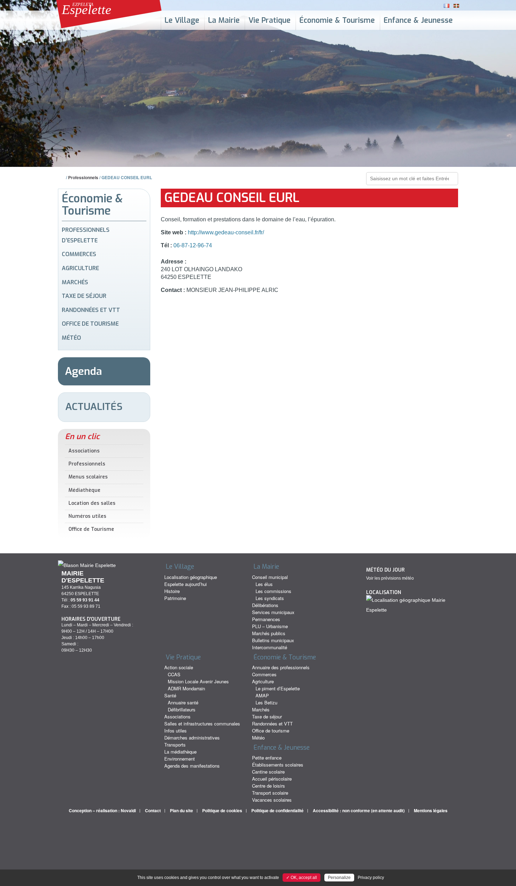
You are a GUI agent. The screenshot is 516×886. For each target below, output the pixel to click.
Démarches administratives (192, 737)
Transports (175, 744)
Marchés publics (268, 633)
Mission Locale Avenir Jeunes (198, 681)
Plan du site (181, 810)
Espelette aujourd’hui (185, 584)
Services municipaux (273, 612)
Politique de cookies (222, 810)
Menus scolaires (88, 477)
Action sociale (178, 667)
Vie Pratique (270, 20)
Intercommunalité (269, 647)
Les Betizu (266, 702)
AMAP (262, 695)
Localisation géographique (190, 577)
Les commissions (273, 591)
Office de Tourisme (91, 529)
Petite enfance (267, 757)
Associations (84, 451)
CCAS (174, 674)
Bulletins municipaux (273, 640)
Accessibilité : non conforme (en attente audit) (359, 810)
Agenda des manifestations (192, 765)
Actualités (94, 406)
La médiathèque (180, 751)
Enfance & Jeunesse (418, 20)
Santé (170, 695)
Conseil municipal (270, 577)
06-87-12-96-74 (192, 245)
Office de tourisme (90, 323)
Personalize (339, 877)
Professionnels (83, 177)
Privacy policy (371, 877)
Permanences (266, 619)
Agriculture (80, 268)
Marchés (75, 282)
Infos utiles (175, 730)
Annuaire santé (183, 702)
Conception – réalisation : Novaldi (102, 810)
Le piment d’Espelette (278, 688)
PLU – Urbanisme (270, 626)
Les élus (264, 584)
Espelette (86, 9)
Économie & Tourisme (337, 20)
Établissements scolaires (277, 764)
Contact (153, 810)
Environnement (179, 758)
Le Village (182, 20)
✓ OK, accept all (301, 877)
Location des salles (91, 503)
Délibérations (265, 605)
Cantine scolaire (268, 771)
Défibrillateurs (182, 709)
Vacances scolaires (272, 799)
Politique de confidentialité (277, 810)
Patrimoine (175, 598)
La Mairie (224, 20)
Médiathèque (84, 490)
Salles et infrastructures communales (202, 723)
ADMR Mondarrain (186, 688)
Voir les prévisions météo (390, 578)
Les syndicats (270, 598)
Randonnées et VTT (91, 310)
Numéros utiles (87, 516)
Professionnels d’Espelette (86, 235)
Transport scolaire (270, 792)
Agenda (83, 371)
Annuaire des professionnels (281, 667)
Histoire (172, 591)
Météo (71, 337)
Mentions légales (431, 810)
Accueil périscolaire (272, 778)
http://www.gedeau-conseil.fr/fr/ (225, 232)
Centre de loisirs (268, 785)
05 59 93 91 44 (85, 600)
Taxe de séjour (84, 296)
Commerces (79, 254)
